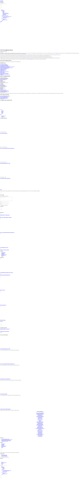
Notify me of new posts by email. (4, 205)
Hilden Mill (3, 445)
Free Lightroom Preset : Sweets (4, 247)
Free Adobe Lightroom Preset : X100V (5, 163)
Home (2, 9)
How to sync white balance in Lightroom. (4, 97)
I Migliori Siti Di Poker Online (6, 13)
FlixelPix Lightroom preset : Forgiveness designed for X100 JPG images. (7, 66)
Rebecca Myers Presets (2, 85)
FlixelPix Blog (5, 51)
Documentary (3, 444)
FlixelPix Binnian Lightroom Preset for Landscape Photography (6, 67)
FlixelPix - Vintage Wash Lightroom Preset (4, 68)
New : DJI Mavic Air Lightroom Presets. (4, 65)
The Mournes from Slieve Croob (5, 441)
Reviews (3, 19)
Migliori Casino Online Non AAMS (40, 434)
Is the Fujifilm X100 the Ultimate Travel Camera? (6, 272)
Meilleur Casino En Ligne (40, 427)
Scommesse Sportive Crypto (40, 423)
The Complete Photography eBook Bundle (7, 16)
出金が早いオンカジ (40, 418)
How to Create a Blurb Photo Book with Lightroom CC (7, 148)
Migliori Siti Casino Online (5, 15)
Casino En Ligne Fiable (40, 432)
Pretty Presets (1, 88)
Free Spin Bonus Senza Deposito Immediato (40, 428)
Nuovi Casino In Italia (40, 435)
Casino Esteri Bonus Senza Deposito (40, 416)
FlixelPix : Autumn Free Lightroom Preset (4, 73)
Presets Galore (1, 80)
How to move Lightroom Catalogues (4, 98)
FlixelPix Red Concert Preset (3, 70)
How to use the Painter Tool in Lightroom (4, 96)
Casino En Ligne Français (40, 433)
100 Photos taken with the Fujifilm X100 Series (6, 440)
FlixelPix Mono (1, 74)
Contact (2, 20)
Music (3, 11)
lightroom (2, 116)
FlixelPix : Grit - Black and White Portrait (4, 71)
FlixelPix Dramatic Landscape (3, 69)
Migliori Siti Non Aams (40, 414)
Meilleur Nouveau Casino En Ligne (40, 422)
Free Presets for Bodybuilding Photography (4, 91)
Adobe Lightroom (4, 18)
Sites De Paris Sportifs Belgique (40, 413)
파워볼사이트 (40, 420)
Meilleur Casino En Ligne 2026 (40, 421)
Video (3, 12)
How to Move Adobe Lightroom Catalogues (5, 217)
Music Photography (3, 446)
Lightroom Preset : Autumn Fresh (4, 331)
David (1, 189)
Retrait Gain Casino (40, 429)
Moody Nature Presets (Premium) (3, 64)
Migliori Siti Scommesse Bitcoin (40, 424)
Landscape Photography (4, 254)
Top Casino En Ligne (40, 425)
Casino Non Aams (40, 415)
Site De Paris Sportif (40, 417)
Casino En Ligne (40, 436)
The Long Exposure (5, 17)
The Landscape (3, 10)
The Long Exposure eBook (3, 133)
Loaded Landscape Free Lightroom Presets (4, 90)
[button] (6, 465)
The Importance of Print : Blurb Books (5, 178)
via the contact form (24, 53)
